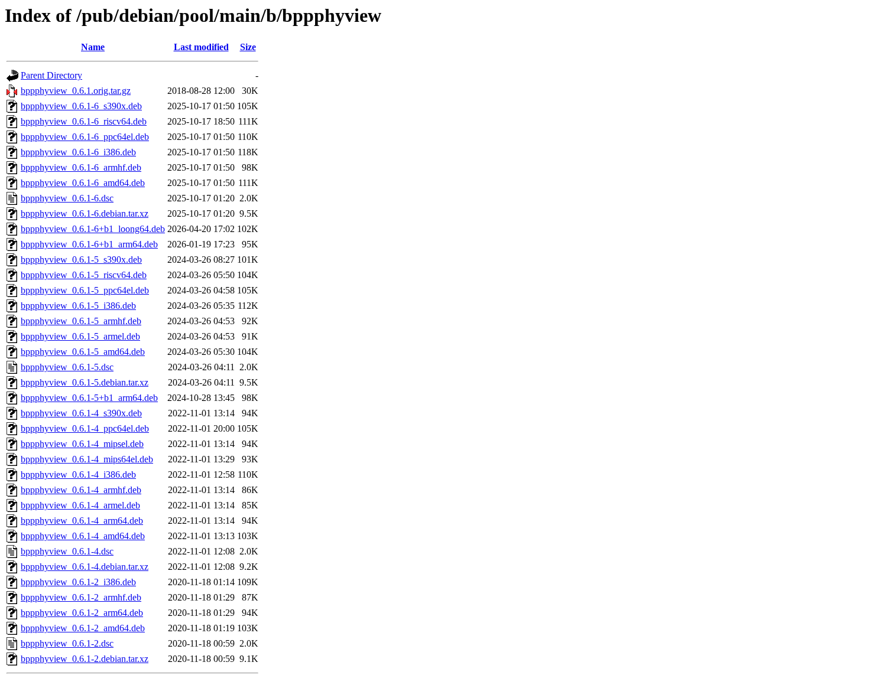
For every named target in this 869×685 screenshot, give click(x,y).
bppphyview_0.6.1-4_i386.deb (78, 474)
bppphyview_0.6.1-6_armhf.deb (81, 167)
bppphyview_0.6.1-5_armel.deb (80, 336)
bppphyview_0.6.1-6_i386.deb (78, 152)
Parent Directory (51, 75)
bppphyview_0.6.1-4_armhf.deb (81, 490)
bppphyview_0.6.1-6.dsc (67, 198)
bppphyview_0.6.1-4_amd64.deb (83, 536)
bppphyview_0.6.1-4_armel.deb (80, 505)
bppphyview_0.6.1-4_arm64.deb (82, 521)
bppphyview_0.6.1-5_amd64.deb (83, 352)
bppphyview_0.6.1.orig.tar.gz (76, 91)
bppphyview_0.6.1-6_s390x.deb (81, 106)
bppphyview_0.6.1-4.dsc (67, 551)
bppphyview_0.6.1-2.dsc (67, 643)
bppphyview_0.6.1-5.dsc (67, 367)
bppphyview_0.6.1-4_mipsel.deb (82, 444)
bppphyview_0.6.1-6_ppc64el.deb (85, 137)
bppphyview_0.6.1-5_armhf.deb (81, 321)
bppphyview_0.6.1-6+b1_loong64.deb (93, 229)
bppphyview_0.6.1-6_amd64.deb (83, 183)
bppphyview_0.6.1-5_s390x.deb (81, 260)
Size (248, 47)
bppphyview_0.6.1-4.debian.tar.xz (84, 567)
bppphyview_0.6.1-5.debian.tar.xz (84, 382)
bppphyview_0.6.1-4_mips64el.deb (87, 459)
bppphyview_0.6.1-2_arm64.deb (82, 613)
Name (93, 47)
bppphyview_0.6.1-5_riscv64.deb (84, 275)
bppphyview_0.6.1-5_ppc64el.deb (85, 290)
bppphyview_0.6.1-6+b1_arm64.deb (89, 244)
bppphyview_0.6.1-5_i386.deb (78, 306)
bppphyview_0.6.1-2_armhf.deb (81, 597)
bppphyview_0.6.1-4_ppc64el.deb (85, 428)
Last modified (201, 47)
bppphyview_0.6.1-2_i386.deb (78, 582)
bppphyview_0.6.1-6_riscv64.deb (84, 121)
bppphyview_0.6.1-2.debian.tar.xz (84, 659)
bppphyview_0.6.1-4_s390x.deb (81, 413)
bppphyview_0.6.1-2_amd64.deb (83, 628)
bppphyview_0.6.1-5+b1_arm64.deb (89, 398)
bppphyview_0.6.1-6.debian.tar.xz (84, 213)
